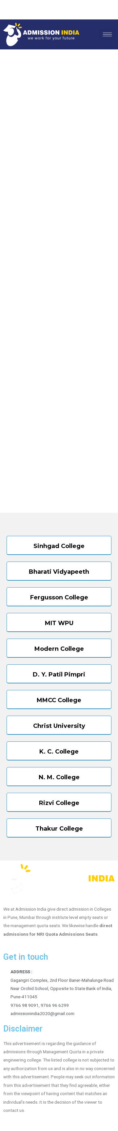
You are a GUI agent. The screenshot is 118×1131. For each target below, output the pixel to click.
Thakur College (59, 828)
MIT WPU (59, 623)
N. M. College (59, 777)
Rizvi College (59, 803)
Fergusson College (59, 597)
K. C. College (59, 751)
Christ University (59, 726)
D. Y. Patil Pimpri (59, 674)
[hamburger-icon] (107, 34)
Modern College (59, 649)
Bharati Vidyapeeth (59, 571)
